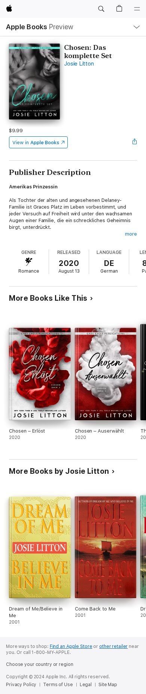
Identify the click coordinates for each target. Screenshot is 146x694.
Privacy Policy (21, 684)
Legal (86, 684)
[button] (101, 9)
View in (35, 142)
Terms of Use (58, 684)
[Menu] (137, 9)
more (131, 234)
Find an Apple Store (71, 646)
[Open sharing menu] (134, 142)
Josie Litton (79, 63)
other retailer (113, 646)
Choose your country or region (39, 664)
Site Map (107, 684)
